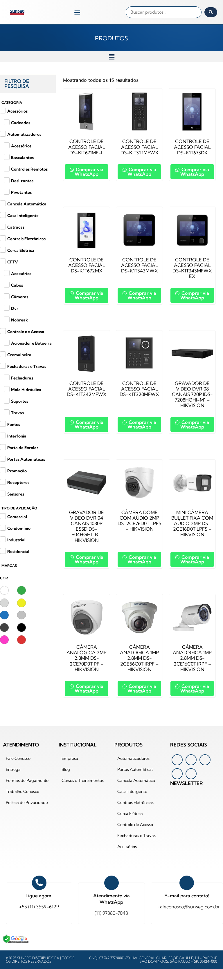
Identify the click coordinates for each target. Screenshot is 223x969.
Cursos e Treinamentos (83, 780)
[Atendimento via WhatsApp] (111, 883)
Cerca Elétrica (130, 813)
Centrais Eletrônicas (135, 802)
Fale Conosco (18, 758)
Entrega (13, 769)
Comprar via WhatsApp (89, 172)
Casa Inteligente (132, 791)
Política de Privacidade (27, 802)
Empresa (70, 758)
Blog (66, 769)
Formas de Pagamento (27, 780)
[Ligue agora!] (39, 883)
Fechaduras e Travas (136, 835)
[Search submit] (210, 12)
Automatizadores (133, 758)
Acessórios (127, 846)
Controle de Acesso (135, 824)
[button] (77, 12)
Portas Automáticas (135, 769)
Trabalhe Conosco (22, 791)
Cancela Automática (136, 780)
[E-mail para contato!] (186, 883)
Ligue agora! (39, 896)
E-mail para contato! (186, 896)
